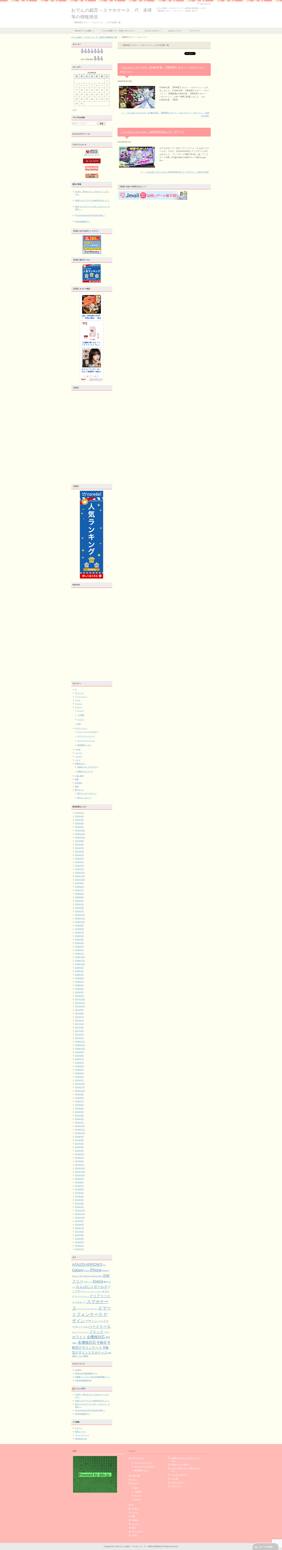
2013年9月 (79, 1179)
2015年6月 (79, 1105)
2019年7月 (79, 932)
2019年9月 (79, 925)
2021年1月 (79, 869)
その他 (77, 749)
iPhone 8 (87, 1276)
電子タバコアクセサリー (87, 793)
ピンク (75, 1332)
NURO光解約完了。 (83, 222)
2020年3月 (79, 904)
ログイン (78, 1428)
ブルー (107, 1332)
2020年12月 (80, 873)
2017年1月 (79, 1038)
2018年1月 (79, 996)
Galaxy (78, 1270)
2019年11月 (80, 918)
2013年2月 (79, 1203)
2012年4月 (79, 1239)
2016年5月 (79, 1066)
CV (104, 1265)
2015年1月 (79, 1123)
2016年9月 (79, 1052)
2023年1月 (79, 813)
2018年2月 (79, 992)
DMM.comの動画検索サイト (86, 1373)
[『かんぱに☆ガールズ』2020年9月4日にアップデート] (137, 166)
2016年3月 (79, 1073)
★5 (105, 1282)
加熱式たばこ (80, 764)
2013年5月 (79, 1193)
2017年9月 (79, 1010)
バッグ (77, 760)
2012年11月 (80, 1214)
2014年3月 (79, 1158)
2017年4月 (79, 1027)
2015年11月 (80, 1087)
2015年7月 (79, 1101)
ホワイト (79, 1337)
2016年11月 (80, 1045)
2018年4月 (79, 985)
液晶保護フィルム (84, 745)
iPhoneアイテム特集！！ (85, 31)
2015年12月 (80, 1084)
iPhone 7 (105, 1270)
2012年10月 (80, 1218)
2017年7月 (79, 1017)
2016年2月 (79, 1077)
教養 (77, 779)
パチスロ (78, 756)
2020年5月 (79, 897)
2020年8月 (79, 887)
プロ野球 (80, 715)
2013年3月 (79, 1200)
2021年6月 (79, 852)
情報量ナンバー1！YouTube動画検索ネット (92, 1377)
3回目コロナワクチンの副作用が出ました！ (92, 200)
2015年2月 (79, 1119)
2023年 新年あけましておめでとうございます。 (92, 193)
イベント (90, 1291)
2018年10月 (80, 964)
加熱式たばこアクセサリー (87, 767)
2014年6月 (79, 1147)
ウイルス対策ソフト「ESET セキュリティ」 (119, 31)
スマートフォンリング (86, 741)
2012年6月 (79, 1232)
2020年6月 (79, 894)
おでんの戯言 (80, 1388)
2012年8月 (79, 1225)
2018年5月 (79, 982)
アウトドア (79, 693)
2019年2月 (79, 950)
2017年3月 (79, 1031)
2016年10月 (80, 1049)
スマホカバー (79, 1302)
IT (76, 690)
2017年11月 (80, 1003)
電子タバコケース (84, 798)
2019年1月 (79, 954)
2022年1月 (79, 827)
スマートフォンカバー (87, 1309)
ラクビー (80, 720)
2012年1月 (79, 1249)
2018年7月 (79, 975)
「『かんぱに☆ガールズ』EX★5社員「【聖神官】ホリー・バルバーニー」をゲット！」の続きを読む (166, 114)
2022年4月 (79, 816)
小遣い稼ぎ (79, 776)
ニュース (78, 753)
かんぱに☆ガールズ (92, 1287)
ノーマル (83, 1326)
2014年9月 (79, 1137)
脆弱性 (85, 1356)
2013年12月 (80, 1168)
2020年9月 (79, 883)
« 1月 (74, 110)
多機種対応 (87, 1342)
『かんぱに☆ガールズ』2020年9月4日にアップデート (152, 132)
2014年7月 (79, 1144)
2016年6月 (79, 1063)
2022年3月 (79, 820)
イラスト (97, 1292)
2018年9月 (79, 968)
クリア (95, 1296)
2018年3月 (79, 989)
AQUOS (78, 1264)
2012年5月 (79, 1235)
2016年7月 (79, 1059)
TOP (94, 37)
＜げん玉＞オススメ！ (152, 31)
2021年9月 (79, 841)
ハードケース (99, 1326)
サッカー (80, 711)
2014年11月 (80, 1130)
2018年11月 (80, 961)
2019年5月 (79, 940)
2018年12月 (80, 957)
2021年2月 (79, 866)
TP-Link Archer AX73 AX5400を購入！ (90, 215)
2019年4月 (79, 943)
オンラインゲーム (82, 1296)
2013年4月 (79, 1196)
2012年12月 (80, 1210)
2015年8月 (79, 1098)
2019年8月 (79, 929)
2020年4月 (79, 901)
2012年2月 (79, 1246)
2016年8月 (79, 1056)
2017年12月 (80, 999)
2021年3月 (79, 862)
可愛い (74, 1343)
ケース (105, 1296)
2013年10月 (80, 1175)
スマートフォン (81, 728)
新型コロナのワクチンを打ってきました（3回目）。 (92, 208)
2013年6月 (79, 1189)
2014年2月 (79, 1161)
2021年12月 (80, 830)
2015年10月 (80, 1091)
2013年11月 (80, 1172)
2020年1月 (79, 911)
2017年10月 (80, 1006)
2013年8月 (79, 1182)
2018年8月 (79, 971)
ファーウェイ (83, 1332)
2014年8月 (79, 1140)
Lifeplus (78, 1370)
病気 (77, 786)
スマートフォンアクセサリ (87, 732)
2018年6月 (79, 978)
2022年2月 (79, 823)
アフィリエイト (81, 697)
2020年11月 (80, 876)
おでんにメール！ (175, 31)
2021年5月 (79, 855)
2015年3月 (79, 1115)
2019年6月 (79, 936)
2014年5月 (79, 1151)
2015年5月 (79, 1108)
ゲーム (77, 700)
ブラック (96, 1332)
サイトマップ (194, 31)
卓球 (79, 724)
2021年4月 (79, 859)
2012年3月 (79, 1242)
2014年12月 (80, 1126)
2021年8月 (79, 844)
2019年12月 (80, 915)
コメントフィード (82, 1435)
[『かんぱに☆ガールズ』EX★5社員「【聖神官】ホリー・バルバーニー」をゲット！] (137, 107)
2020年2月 (79, 908)
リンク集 (174, 1479)
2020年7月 (79, 890)
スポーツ (78, 707)
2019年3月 (79, 947)
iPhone (95, 1270)
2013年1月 (79, 1207)
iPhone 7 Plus (77, 1276)
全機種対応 (96, 1337)
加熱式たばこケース (85, 771)
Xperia (97, 1281)
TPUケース (88, 1282)
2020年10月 (80, 880)
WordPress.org (81, 1439)
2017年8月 (79, 1013)
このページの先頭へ (266, 1547)
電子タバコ (79, 790)
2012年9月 (79, 1221)
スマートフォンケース (86, 736)
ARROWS (94, 1264)
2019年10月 (80, 922)
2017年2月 (79, 1035)
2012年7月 (79, 1228)
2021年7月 (79, 848)
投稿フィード (80, 1432)
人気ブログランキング (92, 155)
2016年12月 (80, 1042)
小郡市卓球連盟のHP (83, 1380)
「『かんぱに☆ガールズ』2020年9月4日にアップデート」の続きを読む (176, 172)
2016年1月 (79, 1080)
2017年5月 (79, 1024)
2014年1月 (79, 1165)
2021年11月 (80, 834)
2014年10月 (80, 1133)
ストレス (78, 704)
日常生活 (78, 783)
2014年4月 (79, 1154)
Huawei (86, 1271)
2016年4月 (79, 1070)
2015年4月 (79, 1112)
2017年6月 (79, 1020)
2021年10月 (80, 837)
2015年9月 (79, 1094)
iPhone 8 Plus (97, 1276)
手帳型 (102, 1342)
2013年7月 (79, 1186)
